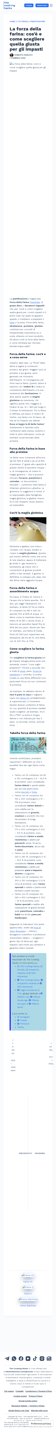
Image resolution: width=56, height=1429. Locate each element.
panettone (15, 674)
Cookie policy (20, 1396)
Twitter (23, 1020)
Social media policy (28, 1401)
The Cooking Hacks (29, 966)
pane (12, 322)
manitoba (35, 302)
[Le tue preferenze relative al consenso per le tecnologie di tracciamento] (41, 1424)
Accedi (29, 5)
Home (12, 21)
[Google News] (49, 1358)
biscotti (25, 792)
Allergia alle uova (39, 1411)
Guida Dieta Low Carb (18, 1411)
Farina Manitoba (28, 1306)
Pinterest (24, 1024)
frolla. (34, 792)
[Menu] (51, 5)
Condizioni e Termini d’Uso (38, 1391)
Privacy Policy (35, 1396)
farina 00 (24, 698)
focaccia (37, 671)
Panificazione (37, 21)
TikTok (20, 1027)
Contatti (19, 1391)
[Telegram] (7, 1358)
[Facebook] (21, 1358)
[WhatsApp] (14, 1358)
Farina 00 (28, 1282)
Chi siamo (9, 1391)
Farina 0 (28, 1294)
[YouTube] (28, 1358)
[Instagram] (42, 1358)
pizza (22, 671)
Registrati (42, 5)
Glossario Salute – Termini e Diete (27, 1406)
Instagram (24, 1017)
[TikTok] (35, 1358)
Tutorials (22, 21)
